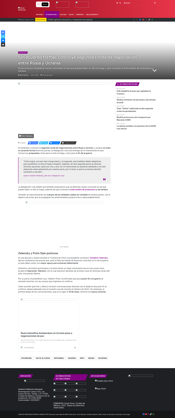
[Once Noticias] (25, 9)
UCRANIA (103, 358)
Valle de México (92, 14)
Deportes (79, 14)
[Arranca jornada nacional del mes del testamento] (81, 398)
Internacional (51, 14)
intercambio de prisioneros (83, 189)
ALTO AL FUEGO (43, 358)
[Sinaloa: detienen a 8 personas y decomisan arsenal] (70, 392)
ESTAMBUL (59, 358)
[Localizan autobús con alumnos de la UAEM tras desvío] (70, 398)
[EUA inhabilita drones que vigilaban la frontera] (70, 385)
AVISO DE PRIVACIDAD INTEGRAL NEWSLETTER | (33, 414)
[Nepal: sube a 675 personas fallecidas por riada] (59, 385)
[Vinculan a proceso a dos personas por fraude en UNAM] (81, 385)
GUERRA (72, 358)
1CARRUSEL (27, 358)
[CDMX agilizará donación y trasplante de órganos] (59, 392)
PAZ (82, 358)
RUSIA (91, 358)
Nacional (39, 14)
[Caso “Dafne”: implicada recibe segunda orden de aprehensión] (81, 392)
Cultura (63, 14)
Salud (71, 14)
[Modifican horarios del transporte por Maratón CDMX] (59, 398)
